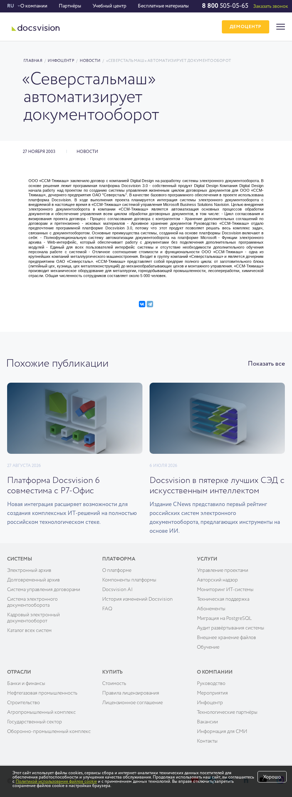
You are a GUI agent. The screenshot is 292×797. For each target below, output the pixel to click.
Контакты (207, 741)
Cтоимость (114, 683)
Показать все (266, 364)
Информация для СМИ (222, 731)
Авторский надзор (217, 580)
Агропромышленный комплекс (41, 712)
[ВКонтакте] (142, 304)
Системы (19, 559)
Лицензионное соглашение (132, 702)
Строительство (23, 702)
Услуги (207, 559)
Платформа (118, 559)
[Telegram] (150, 304)
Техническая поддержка (223, 599)
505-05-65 (225, 6)
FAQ (107, 608)
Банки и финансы (26, 683)
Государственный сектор (34, 721)
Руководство (211, 683)
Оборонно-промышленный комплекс (49, 731)
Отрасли (19, 672)
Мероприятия (212, 693)
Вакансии (207, 721)
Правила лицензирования (130, 693)
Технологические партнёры (227, 712)
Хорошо (272, 777)
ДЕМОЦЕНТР (245, 27)
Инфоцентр (61, 61)
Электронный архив (29, 570)
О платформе (116, 570)
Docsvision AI (117, 589)
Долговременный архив (33, 580)
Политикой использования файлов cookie (56, 782)
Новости (90, 61)
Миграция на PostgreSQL (224, 618)
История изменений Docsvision (137, 599)
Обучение (208, 647)
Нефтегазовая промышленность (42, 693)
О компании (33, 6)
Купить (112, 672)
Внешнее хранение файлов (226, 637)
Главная (33, 61)
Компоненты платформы (129, 580)
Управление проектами (222, 570)
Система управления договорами (43, 589)
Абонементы (211, 608)
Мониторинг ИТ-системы (225, 589)
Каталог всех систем (29, 630)
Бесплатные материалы (163, 6)
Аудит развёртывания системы (230, 628)
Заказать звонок (270, 6)
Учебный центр (109, 6)
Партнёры (70, 6)
